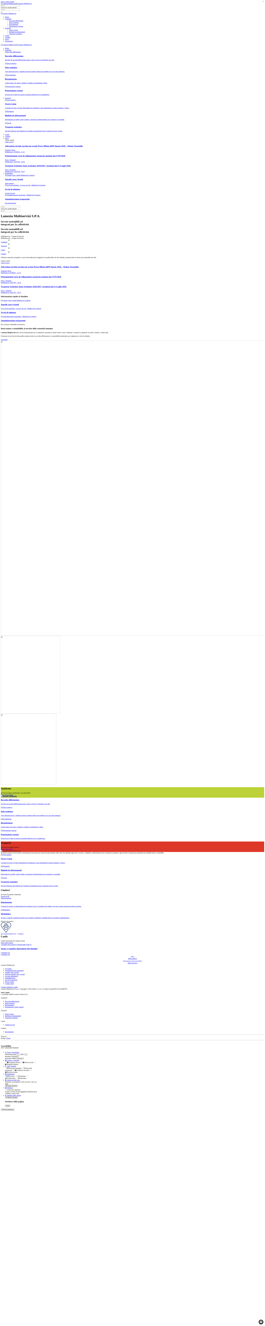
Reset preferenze (8, 1109)
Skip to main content (7, 2)
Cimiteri (7, 37)
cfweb (8, 1038)
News (7, 39)
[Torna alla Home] (16, 3)
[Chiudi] (263, 1)
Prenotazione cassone (16, 26)
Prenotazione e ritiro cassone (14, 1007)
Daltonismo (11, 1074)
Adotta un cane (10, 1025)
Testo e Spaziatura (13, 1052)
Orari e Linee (13, 30)
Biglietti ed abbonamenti (17, 32)
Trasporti (8, 28)
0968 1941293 (132, 963)
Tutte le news (9, 142)
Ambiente (8, 19)
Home (7, 17)
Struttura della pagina (14, 1095)
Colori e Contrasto (13, 1060)
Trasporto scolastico (15, 34)
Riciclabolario (13, 24)
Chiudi (8, 1106)
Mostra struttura (12, 1097)
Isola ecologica (14, 22)
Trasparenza (9, 41)
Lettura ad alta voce (13, 1080)
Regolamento (9, 1032)
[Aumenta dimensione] (25, 1054)
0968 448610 (132, 959)
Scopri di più (5, 896)
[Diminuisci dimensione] (18, 1054)
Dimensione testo (10, 1054)
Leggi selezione (12, 1086)
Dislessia (10, 1088)
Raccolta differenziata (16, 21)
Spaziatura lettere (10, 1058)
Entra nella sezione (7, 795)
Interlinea (8, 1056)
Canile (7, 36)
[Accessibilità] (261, 1322)
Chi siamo (4, 339)
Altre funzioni (11, 1066)
